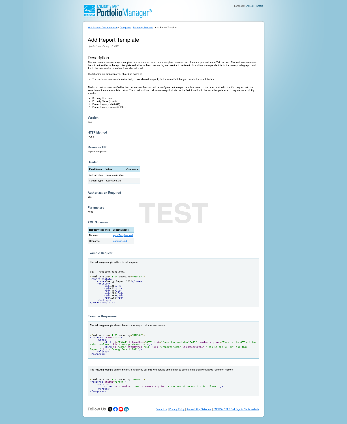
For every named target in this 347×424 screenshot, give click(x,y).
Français (258, 5)
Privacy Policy (177, 409)
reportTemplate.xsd (123, 235)
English (249, 5)
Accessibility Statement (199, 409)
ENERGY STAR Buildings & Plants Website (236, 409)
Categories (125, 27)
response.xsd (120, 241)
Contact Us (161, 409)
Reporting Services (143, 27)
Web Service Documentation (102, 27)
